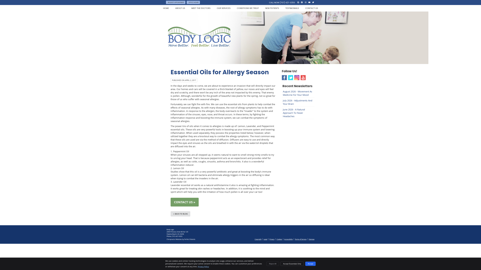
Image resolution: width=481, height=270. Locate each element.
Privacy (271, 239)
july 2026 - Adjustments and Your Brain (297, 102)
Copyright (258, 239)
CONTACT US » (184, 202)
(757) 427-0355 (287, 3)
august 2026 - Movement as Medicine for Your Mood (297, 93)
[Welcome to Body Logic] (199, 46)
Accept (310, 264)
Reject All (272, 264)
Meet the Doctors (200, 8)
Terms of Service (301, 239)
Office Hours (194, 2)
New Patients (272, 8)
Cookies (279, 239)
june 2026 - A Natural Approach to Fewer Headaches (294, 113)
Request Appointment (176, 2)
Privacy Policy (203, 266)
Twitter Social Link (290, 77)
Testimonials (292, 8)
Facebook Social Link (284, 77)
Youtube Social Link (303, 77)
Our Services (223, 8)
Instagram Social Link (296, 77)
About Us (180, 8)
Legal (265, 239)
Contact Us (311, 8)
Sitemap (311, 239)
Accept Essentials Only (292, 264)
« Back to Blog (180, 214)
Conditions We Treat (248, 8)
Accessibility (288, 239)
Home (166, 8)
